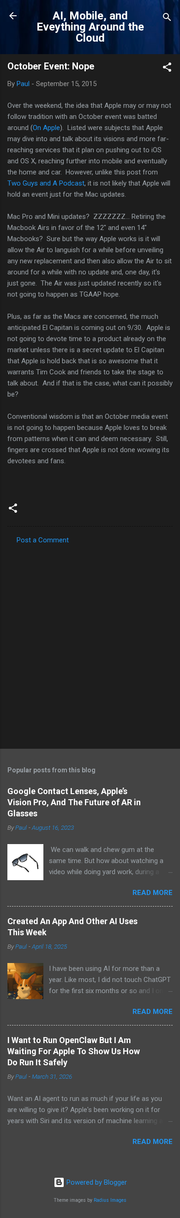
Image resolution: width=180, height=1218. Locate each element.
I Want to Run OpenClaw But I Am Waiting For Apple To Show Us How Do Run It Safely (73, 1051)
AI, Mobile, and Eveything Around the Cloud (90, 26)
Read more (152, 893)
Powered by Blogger (96, 1182)
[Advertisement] (90, 643)
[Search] (167, 19)
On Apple (46, 128)
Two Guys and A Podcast (45, 183)
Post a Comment (43, 540)
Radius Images (110, 1200)
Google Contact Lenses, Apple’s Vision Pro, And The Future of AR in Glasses (74, 802)
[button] (167, 69)
